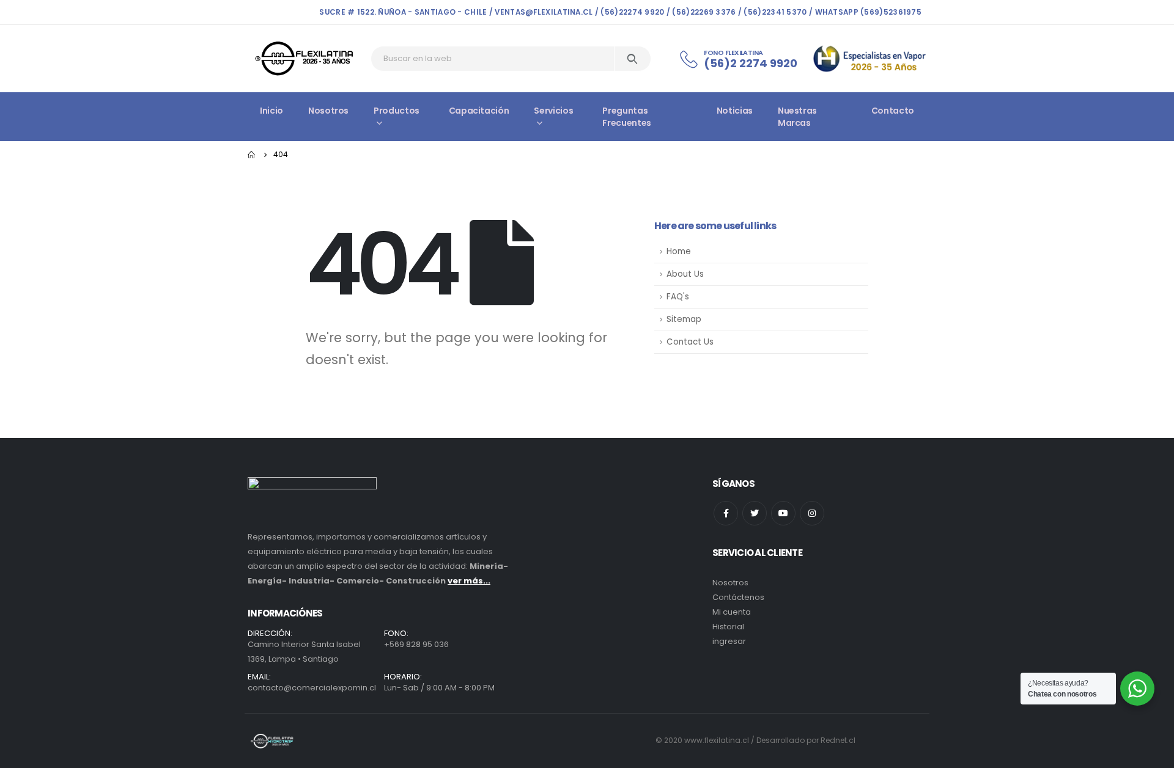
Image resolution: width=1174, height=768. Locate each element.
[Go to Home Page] (252, 154)
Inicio (271, 110)
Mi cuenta (731, 612)
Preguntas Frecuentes (626, 116)
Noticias (735, 110)
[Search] (633, 58)
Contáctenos (738, 597)
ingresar (729, 641)
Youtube (783, 513)
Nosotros (328, 110)
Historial (728, 626)
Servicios (553, 110)
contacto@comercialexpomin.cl (312, 687)
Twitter (754, 513)
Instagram (812, 513)
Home (678, 251)
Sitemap (683, 319)
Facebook (726, 513)
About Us (685, 274)
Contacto (892, 110)
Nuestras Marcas (797, 116)
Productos (396, 110)
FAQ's (677, 296)
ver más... (469, 581)
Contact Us (690, 342)
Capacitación (479, 110)
